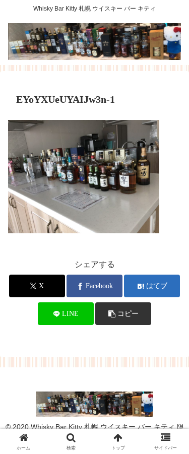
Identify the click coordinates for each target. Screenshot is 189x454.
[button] (123, 313)
